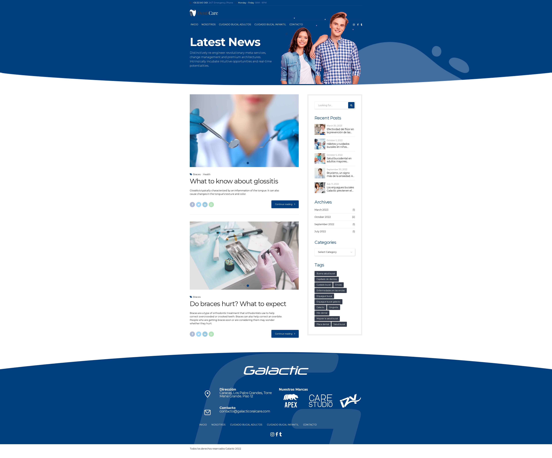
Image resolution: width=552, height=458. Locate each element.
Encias (338, 284)
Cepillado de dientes (327, 279)
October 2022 (323, 217)
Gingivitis (333, 307)
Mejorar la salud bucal (327, 318)
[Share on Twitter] (198, 204)
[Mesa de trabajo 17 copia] (321, 405)
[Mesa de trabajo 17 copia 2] (291, 405)
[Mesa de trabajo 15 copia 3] (207, 417)
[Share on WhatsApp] (211, 204)
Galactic (320, 307)
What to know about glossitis (234, 181)
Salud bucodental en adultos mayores (339, 160)
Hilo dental (322, 313)
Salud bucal (339, 324)
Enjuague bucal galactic (328, 301)
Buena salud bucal (326, 273)
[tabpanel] (244, 130)
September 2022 (324, 224)
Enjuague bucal (324, 296)
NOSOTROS (209, 24)
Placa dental (323, 324)
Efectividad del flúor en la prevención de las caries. (340, 131)
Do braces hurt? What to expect (238, 308)
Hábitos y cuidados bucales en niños (338, 145)
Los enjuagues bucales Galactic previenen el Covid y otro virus (340, 189)
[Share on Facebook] (192, 204)
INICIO (194, 24)
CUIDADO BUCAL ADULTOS (235, 24)
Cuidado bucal (324, 284)
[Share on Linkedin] (205, 204)
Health (206, 174)
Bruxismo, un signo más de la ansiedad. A (340, 174)
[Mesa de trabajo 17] (350, 405)
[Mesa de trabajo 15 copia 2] (207, 398)
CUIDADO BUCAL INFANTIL (270, 24)
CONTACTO (296, 24)
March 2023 (321, 209)
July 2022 (320, 231)
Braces (197, 174)
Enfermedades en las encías (331, 290)
